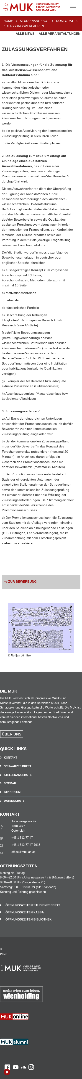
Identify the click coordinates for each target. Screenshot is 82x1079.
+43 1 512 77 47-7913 (25, 844)
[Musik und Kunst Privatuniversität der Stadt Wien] (38, 5)
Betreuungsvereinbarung (21, 338)
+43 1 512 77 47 (22, 837)
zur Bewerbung (22, 581)
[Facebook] (5, 1027)
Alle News (25, 33)
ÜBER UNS (11, 734)
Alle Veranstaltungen (59, 33)
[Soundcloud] (22, 1027)
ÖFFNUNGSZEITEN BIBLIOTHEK (28, 919)
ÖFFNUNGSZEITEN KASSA (24, 912)
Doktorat (65, 21)
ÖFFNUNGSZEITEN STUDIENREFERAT (32, 905)
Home (8, 21)
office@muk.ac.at (23, 852)
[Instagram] (30, 1027)
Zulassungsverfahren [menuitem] (23, 26)
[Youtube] (14, 1027)
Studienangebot (34, 21)
